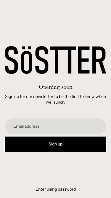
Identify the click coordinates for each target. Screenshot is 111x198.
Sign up (55, 144)
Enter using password (56, 189)
